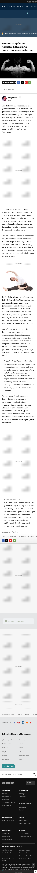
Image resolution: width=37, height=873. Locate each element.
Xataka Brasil (6, 853)
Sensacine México (25, 853)
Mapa (26, 33)
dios (20, 760)
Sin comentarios (10, 82)
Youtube (18, 722)
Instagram (22, 722)
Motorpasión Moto (25, 823)
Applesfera (5, 799)
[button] (14, 97)
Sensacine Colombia (25, 856)
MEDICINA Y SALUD (8, 7)
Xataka (4, 794)
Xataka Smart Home (8, 802)
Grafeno (19, 714)
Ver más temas (8, 766)
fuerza (31, 536)
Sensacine (22, 807)
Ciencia (19, 33)
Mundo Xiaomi (6, 805)
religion (4, 752)
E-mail (29, 82)
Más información (7, 871)
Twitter (22, 82)
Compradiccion (7, 839)
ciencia (4, 756)
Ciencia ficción (9, 33)
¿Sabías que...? (7, 740)
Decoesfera (6, 837)
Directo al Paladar (8, 820)
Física (21, 744)
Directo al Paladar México (8, 859)
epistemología (24, 756)
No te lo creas (7, 744)
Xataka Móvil (6, 797)
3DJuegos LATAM (24, 850)
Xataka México (7, 850)
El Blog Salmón (24, 834)
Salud (21, 748)
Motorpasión (23, 820)
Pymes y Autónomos (25, 837)
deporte (22, 536)
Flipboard (26, 82)
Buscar (34, 774)
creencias (5, 760)
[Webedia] (32, 1)
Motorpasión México (25, 859)
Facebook (18, 82)
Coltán (27, 714)
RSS (27, 722)
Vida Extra (22, 797)
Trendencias (6, 834)
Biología (5, 748)
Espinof (21, 810)
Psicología (12, 536)
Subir (29, 783)
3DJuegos (22, 794)
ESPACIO (20, 7)
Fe (20, 752)
